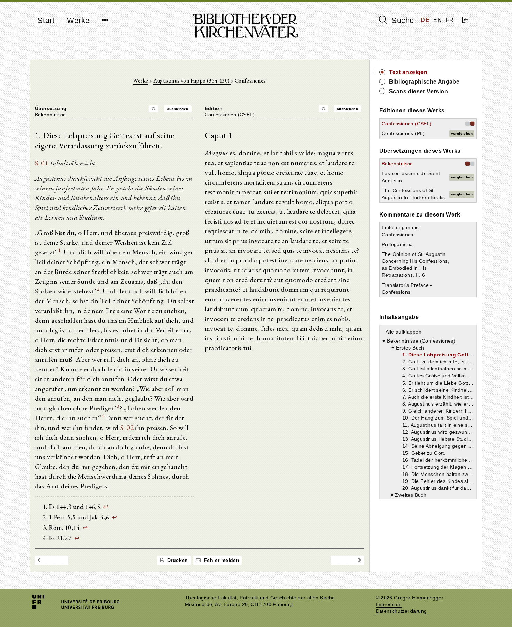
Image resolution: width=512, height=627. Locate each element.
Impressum (389, 604)
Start (46, 20)
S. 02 (127, 427)
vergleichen (462, 133)
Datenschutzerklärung (401, 611)
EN (437, 20)
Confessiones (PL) (403, 133)
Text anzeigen (408, 72)
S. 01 (41, 162)
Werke (78, 20)
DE (425, 20)
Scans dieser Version (418, 91)
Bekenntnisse (397, 163)
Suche (401, 20)
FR (449, 20)
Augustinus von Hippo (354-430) (192, 80)
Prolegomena (397, 244)
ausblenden (177, 109)
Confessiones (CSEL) (407, 123)
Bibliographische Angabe (424, 82)
